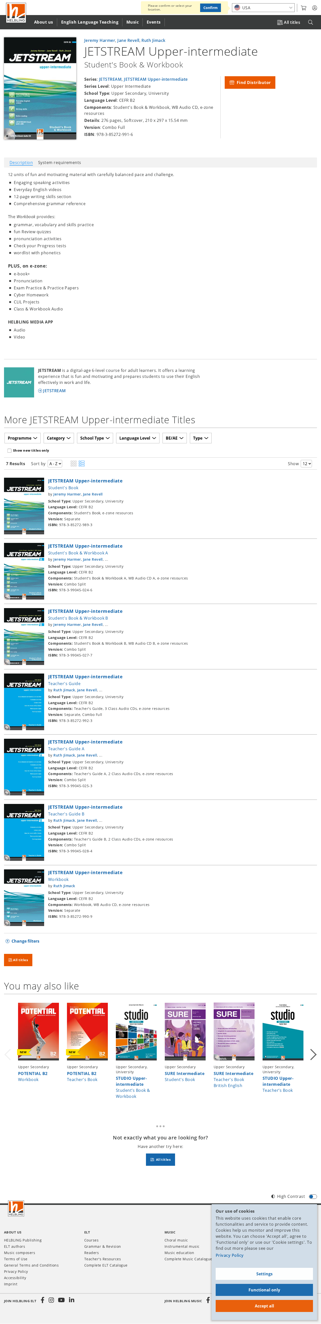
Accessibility (15, 1277)
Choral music (176, 1240)
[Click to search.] (310, 22)
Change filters (25, 941)
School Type (92, 438)
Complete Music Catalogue (188, 1259)
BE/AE (172, 438)
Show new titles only (31, 450)
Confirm (210, 7)
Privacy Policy (230, 1255)
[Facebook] (42, 1300)
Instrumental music (182, 1246)
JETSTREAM (110, 79)
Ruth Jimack (153, 40)
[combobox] (263, 7)
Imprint (10, 1284)
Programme (19, 438)
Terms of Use (16, 1259)
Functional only (264, 1290)
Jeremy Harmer (99, 40)
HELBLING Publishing (23, 1240)
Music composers (19, 1252)
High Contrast (291, 1196)
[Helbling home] (16, 1208)
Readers (91, 1252)
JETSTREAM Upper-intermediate (156, 79)
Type (197, 438)
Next (313, 1053)
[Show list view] (81, 464)
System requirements (59, 162)
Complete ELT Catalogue (106, 1265)
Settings (264, 1274)
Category (56, 438)
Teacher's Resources (102, 1259)
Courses (91, 1240)
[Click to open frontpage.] (16, 13)
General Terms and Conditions (31, 1265)
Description (21, 162)
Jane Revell (128, 40)
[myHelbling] (314, 8)
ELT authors (14, 1246)
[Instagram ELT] (51, 1300)
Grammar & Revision (102, 1246)
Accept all (264, 1306)
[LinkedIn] (71, 1300)
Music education (179, 1252)
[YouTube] (61, 1300)
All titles (292, 22)
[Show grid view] (73, 464)
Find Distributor (253, 82)
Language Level (134, 438)
